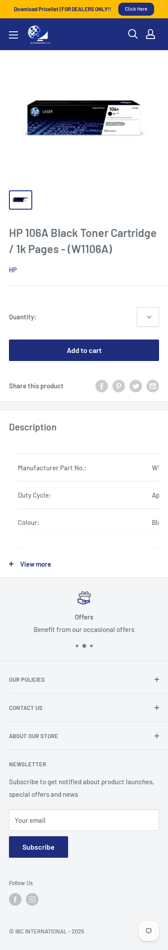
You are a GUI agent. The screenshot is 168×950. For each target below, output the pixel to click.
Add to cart (84, 350)
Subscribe (38, 847)
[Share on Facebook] (101, 385)
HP (13, 270)
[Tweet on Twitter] (135, 385)
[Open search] (133, 34)
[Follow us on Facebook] (15, 899)
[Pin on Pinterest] (118, 385)
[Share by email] (152, 385)
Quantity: (22, 317)
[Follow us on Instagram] (32, 899)
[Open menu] (13, 35)
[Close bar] (162, 5)
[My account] (150, 34)
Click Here (136, 9)
